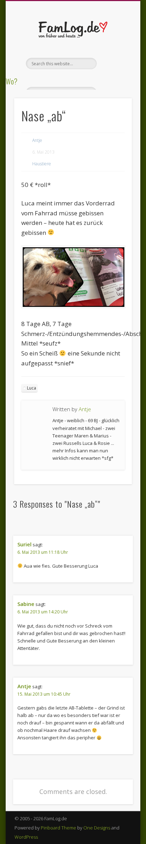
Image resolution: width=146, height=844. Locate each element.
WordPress (26, 837)
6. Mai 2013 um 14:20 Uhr (42, 612)
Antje (37, 140)
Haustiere (41, 164)
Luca (31, 388)
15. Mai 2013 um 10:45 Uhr (44, 694)
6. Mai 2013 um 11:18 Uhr (42, 552)
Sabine (25, 603)
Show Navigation (114, 63)
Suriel (24, 544)
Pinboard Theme (58, 827)
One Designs (96, 827)
